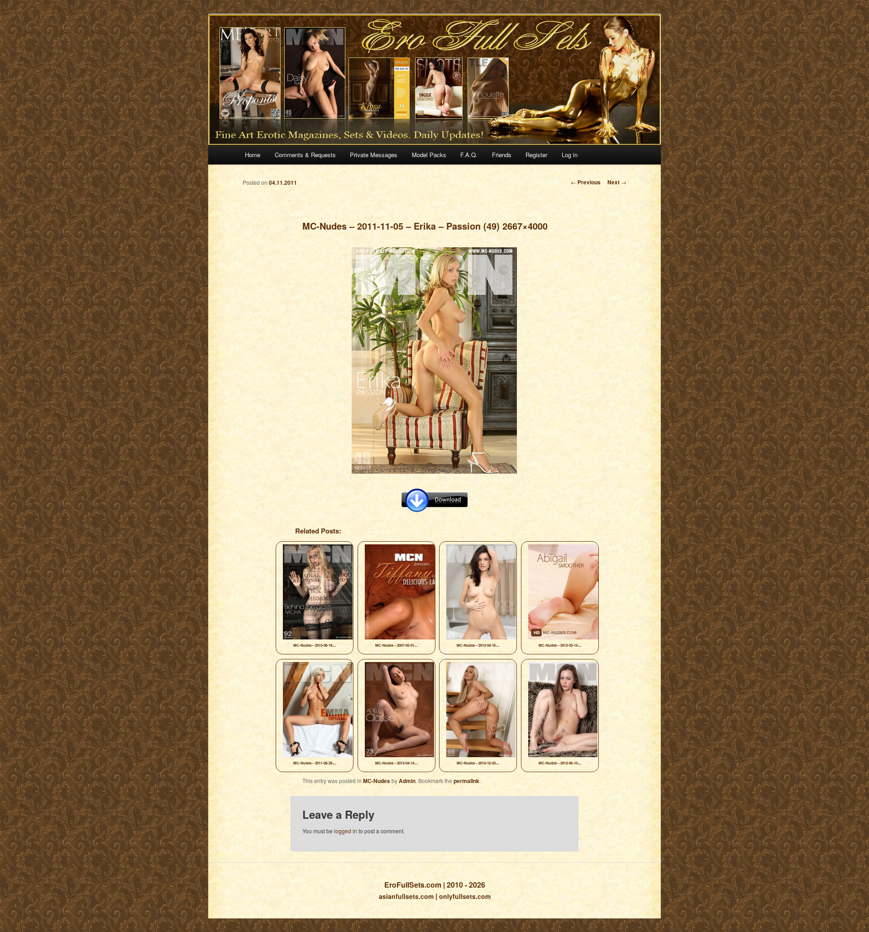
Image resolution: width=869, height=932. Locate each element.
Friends (501, 154)
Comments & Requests (305, 154)
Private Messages (373, 154)
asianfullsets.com (406, 896)
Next (616, 182)
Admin (407, 781)
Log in (570, 154)
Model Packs (429, 154)
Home (252, 154)
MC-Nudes (376, 781)
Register (536, 154)
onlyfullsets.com (465, 896)
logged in (345, 831)
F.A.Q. (468, 154)
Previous (586, 182)
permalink (466, 781)
